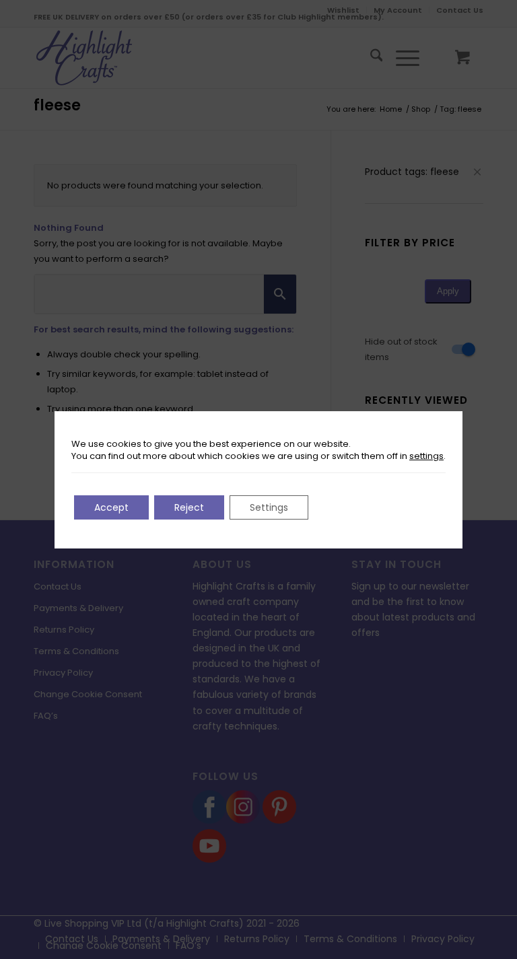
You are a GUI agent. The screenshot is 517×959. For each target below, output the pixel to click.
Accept (111, 507)
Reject (189, 507)
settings (426, 456)
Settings (269, 507)
